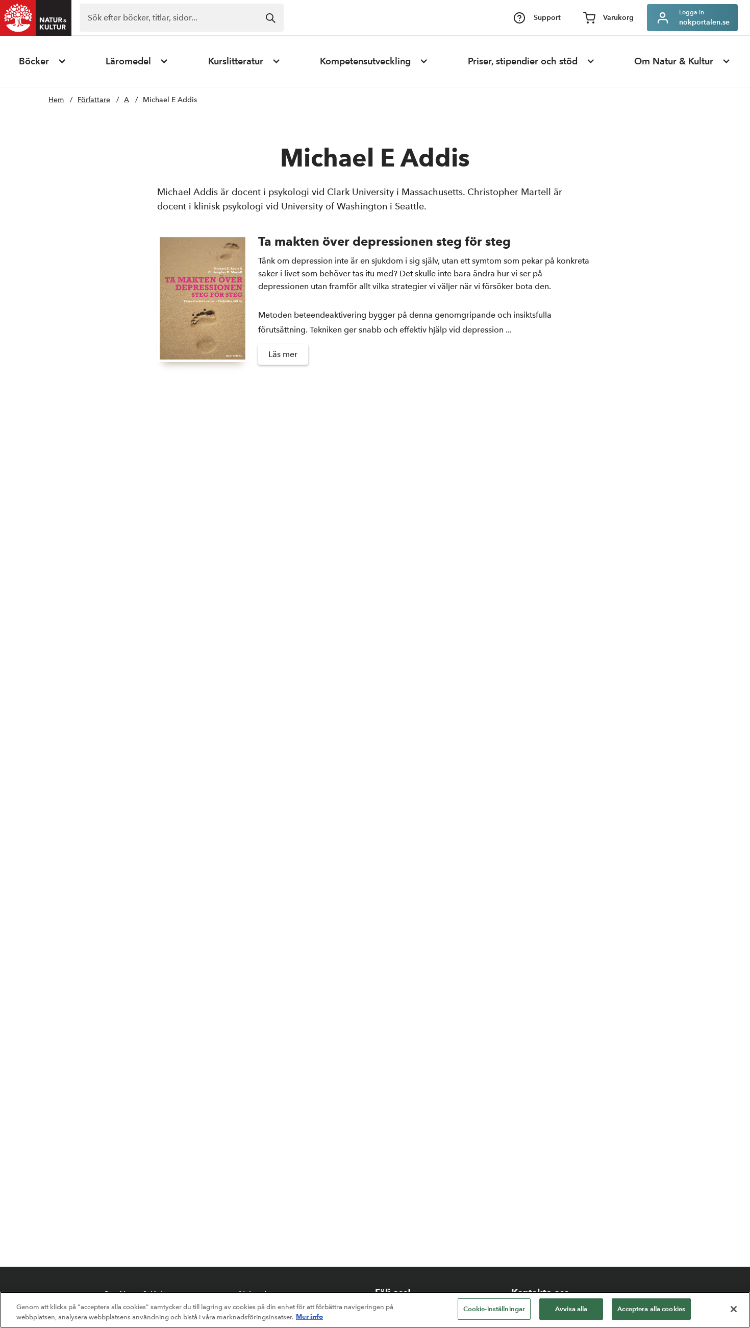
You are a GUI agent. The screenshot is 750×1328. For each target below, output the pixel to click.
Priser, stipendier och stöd (523, 61)
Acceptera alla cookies (651, 1309)
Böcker (34, 61)
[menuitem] (43, 61)
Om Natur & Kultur (673, 61)
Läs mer (282, 354)
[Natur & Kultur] (35, 18)
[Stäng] (733, 1309)
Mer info (309, 1317)
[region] (375, 1310)
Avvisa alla (571, 1309)
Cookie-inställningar (494, 1309)
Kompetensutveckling (365, 61)
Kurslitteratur (235, 61)
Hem (56, 100)
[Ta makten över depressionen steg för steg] (202, 304)
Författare (94, 100)
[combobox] (182, 18)
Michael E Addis (170, 100)
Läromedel (128, 61)
